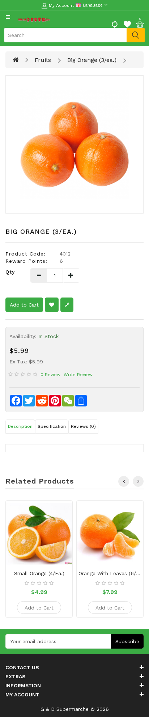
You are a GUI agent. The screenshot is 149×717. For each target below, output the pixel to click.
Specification (52, 426)
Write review (78, 374)
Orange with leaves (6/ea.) (111, 573)
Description (20, 426)
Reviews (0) (83, 426)
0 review (50, 374)
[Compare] (114, 23)
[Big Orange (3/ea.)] (74, 144)
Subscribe (127, 641)
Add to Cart (24, 305)
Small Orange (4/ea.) (39, 573)
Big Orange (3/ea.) (91, 59)
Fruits (43, 59)
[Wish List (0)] (127, 23)
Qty (10, 272)
